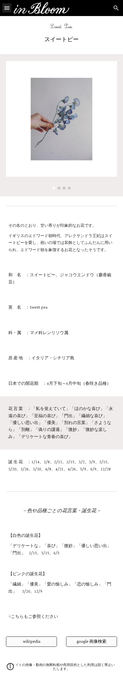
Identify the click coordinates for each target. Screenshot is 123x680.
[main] (61, 39)
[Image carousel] (61, 125)
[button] (7, 8)
